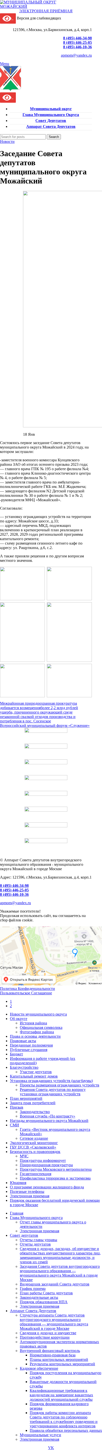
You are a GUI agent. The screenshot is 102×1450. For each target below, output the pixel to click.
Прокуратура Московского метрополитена (56, 1169)
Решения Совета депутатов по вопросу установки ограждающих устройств (53, 1091)
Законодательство (35, 1112)
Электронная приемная (39, 1231)
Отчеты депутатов (35, 1244)
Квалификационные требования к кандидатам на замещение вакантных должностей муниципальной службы (61, 1394)
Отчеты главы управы (38, 1240)
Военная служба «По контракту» (47, 1116)
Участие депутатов (36, 1072)
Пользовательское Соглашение (26, 993)
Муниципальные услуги (40, 1435)
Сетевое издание (34, 1138)
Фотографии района (37, 1032)
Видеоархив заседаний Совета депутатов (54, 1284)
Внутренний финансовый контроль (50, 1351)
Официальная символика (41, 1027)
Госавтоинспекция (35, 1174)
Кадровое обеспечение (39, 1368)
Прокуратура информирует (43, 1160)
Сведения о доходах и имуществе (48, 1333)
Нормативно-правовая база (53, 1355)
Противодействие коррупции (45, 1337)
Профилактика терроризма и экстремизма (55, 1178)
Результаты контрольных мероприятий (62, 1364)
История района (33, 1023)
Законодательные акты (39, 1297)
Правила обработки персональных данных (66, 1430)
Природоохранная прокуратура (46, 1165)
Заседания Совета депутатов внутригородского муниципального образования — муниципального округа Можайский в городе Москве (60, 1273)
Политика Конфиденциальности (27, 988)
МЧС (24, 1156)
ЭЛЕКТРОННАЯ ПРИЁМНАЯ (46, 11)
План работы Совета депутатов (46, 1293)
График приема (33, 1288)
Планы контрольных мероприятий (59, 1359)
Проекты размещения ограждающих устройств (59, 1085)
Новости (7, 141)
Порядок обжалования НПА (44, 1302)
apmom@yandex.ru (76, 55)
